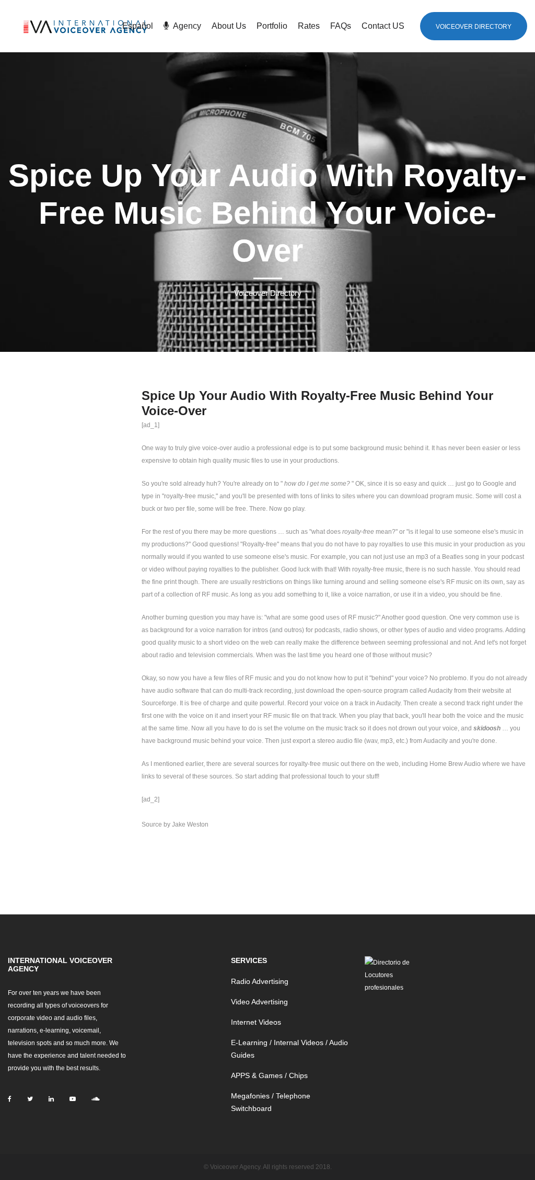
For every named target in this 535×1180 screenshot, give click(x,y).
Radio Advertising (259, 981)
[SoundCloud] (95, 1099)
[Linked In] (51, 1099)
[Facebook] (9, 1099)
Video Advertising (259, 1002)
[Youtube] (72, 1099)
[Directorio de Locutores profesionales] (390, 974)
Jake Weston (190, 824)
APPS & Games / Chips (269, 1075)
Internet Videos (256, 1022)
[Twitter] (30, 1099)
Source (152, 824)
